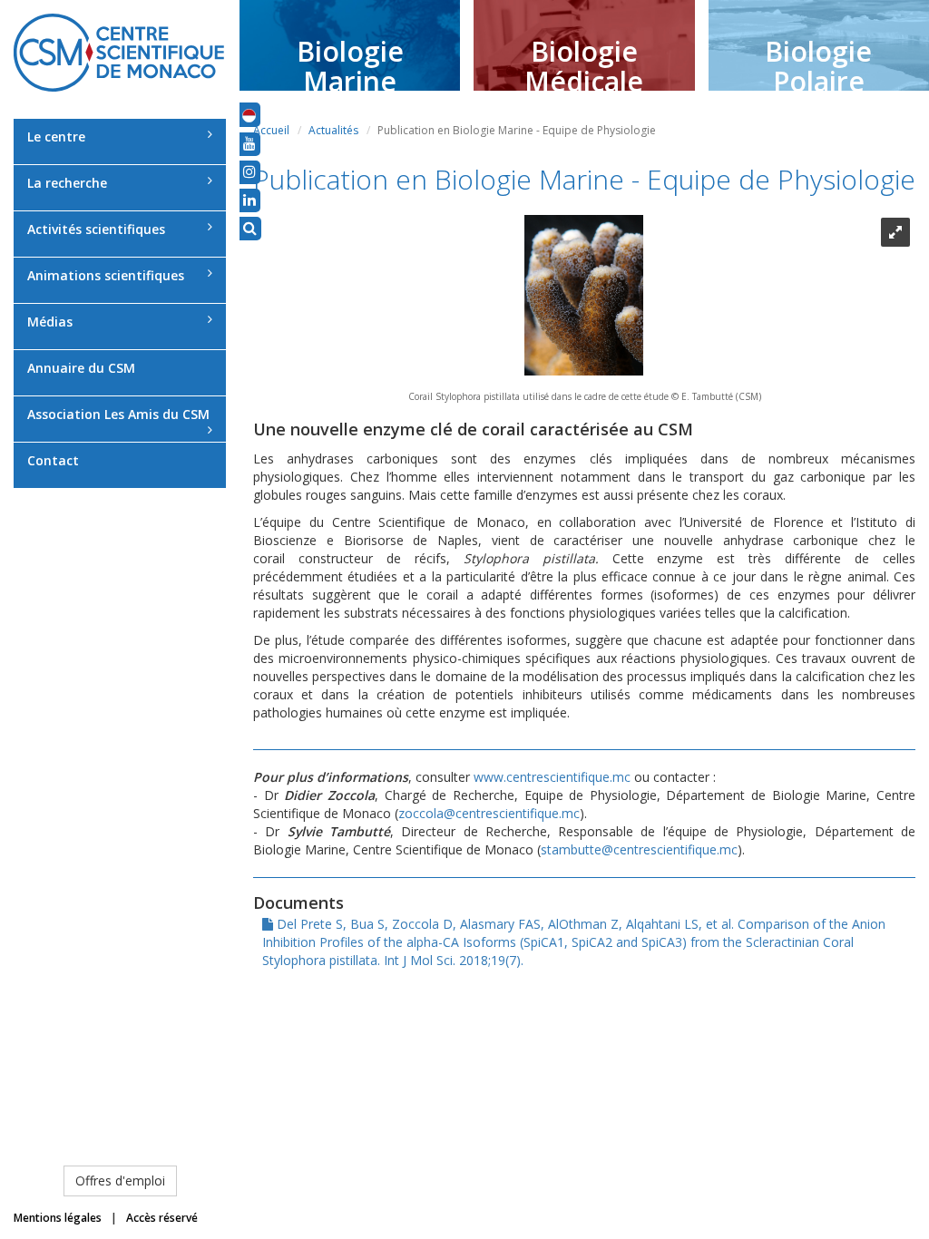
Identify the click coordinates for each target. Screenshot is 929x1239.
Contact (53, 460)
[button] (249, 114)
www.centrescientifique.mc (552, 776)
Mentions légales (58, 1217)
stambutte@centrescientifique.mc (639, 849)
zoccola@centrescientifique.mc (489, 813)
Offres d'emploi (120, 1180)
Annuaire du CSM (81, 367)
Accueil (271, 130)
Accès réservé (162, 1217)
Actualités (333, 130)
